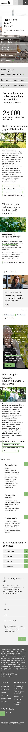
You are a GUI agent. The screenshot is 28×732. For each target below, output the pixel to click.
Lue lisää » (9, 365)
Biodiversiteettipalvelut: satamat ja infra (13, 189)
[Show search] (20, 2)
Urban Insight (5, 689)
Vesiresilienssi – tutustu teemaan (11, 444)
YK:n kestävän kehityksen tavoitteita (14, 354)
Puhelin (6, 615)
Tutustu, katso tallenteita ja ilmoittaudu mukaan (13, 262)
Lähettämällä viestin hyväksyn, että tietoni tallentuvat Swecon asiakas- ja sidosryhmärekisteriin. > (14, 628)
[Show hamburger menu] (25, 2)
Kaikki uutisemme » (8, 315)
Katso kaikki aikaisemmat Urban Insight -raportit (13, 447)
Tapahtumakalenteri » (9, 318)
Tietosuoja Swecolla (14, 722)
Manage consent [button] (16, 723)
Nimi (5, 598)
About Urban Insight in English (10, 450)
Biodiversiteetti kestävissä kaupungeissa (13, 195)
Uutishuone (4, 695)
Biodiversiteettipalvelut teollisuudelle (12, 192)
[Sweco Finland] (5, 2)
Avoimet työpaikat (6, 698)
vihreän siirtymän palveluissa (9, 243)
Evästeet (22, 722)
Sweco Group (5, 686)
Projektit (3, 692)
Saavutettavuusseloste (6, 723)
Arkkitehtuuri (17, 699)
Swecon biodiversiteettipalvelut (11, 185)
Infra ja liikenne (18, 696)
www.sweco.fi (14, 670)
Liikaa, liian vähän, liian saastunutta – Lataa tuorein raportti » (13, 441)
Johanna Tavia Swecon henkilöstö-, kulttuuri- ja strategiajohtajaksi (14, 298)
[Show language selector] (15, 2)
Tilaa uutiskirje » (20, 315)
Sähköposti (7, 609)
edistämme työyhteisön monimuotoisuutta (15, 347)
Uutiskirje (4, 702)
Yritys (5, 603)
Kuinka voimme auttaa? (10, 621)
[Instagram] (7, 712)
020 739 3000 (9, 676)
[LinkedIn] (11, 712)
